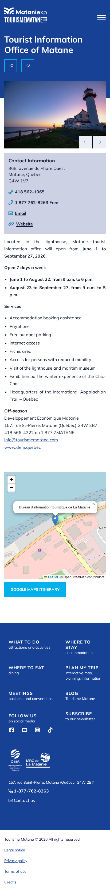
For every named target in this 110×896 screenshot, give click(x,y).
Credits (10, 882)
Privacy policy (15, 860)
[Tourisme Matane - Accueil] (25, 15)
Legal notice (14, 850)
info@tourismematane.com (31, 439)
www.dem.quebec (22, 447)
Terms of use (15, 871)
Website (24, 224)
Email (20, 213)
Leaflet (52, 577)
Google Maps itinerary (35, 589)
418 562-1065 (30, 191)
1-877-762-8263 (29, 791)
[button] (101, 17)
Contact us (22, 800)
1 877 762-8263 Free (36, 202)
